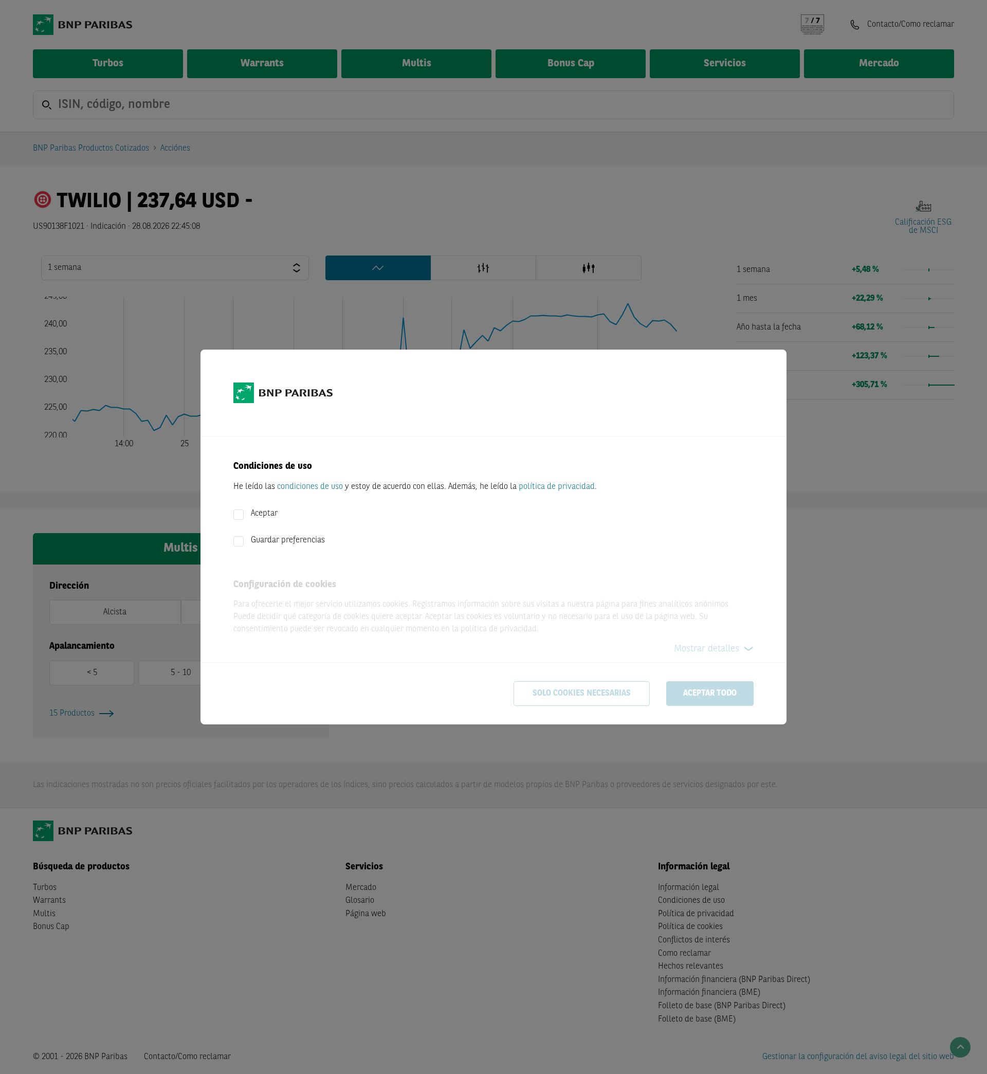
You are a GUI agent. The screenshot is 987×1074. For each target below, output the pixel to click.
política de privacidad (557, 487)
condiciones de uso (310, 487)
